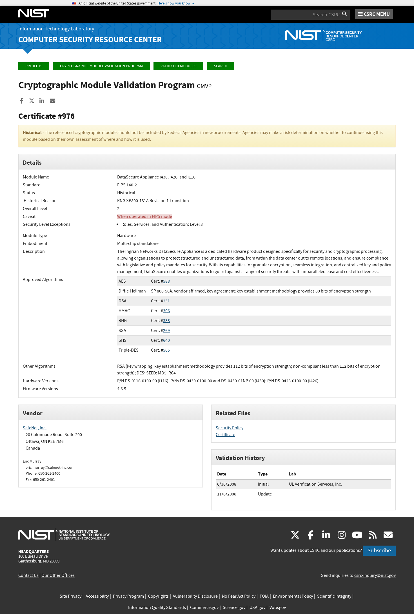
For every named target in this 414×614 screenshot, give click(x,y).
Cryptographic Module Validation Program (101, 66)
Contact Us (28, 575)
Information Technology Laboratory (56, 29)
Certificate (225, 434)
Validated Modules (178, 66)
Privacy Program (128, 596)
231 (166, 301)
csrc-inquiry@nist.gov (375, 575)
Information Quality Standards (157, 607)
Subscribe (379, 550)
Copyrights (158, 596)
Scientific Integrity (334, 596)
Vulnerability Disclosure (195, 596)
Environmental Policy (293, 596)
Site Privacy (70, 596)
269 (166, 330)
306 (166, 311)
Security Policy (229, 428)
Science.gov (234, 607)
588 (166, 281)
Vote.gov (278, 607)
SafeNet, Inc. (34, 428)
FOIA (264, 596)
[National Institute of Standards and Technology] (64, 534)
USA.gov (257, 607)
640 (166, 340)
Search (220, 66)
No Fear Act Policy (238, 596)
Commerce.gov (204, 607)
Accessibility (97, 596)
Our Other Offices (58, 575)
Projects (33, 66)
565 (166, 350)
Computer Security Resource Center (90, 39)
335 (166, 320)
